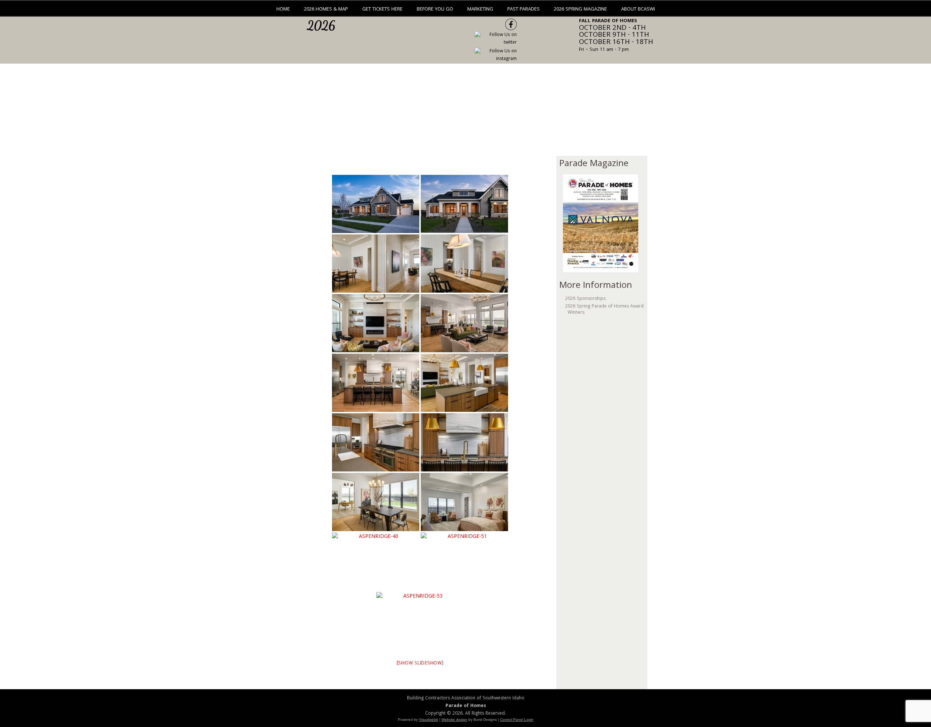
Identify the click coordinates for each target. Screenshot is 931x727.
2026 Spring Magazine (580, 9)
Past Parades (523, 9)
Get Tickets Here (382, 9)
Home (283, 9)
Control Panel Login (517, 720)
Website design (454, 720)
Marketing (480, 9)
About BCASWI (638, 9)
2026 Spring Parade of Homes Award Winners (604, 309)
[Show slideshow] (420, 663)
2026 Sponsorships (585, 299)
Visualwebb (428, 720)
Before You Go (435, 9)
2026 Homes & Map (326, 9)
